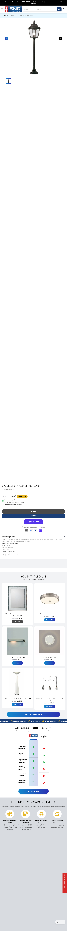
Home (6, 15)
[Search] (59, 9)
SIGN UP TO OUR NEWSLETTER (65, 882)
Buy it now (33, 516)
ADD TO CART (49, 619)
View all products (33, 714)
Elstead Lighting (9, 489)
